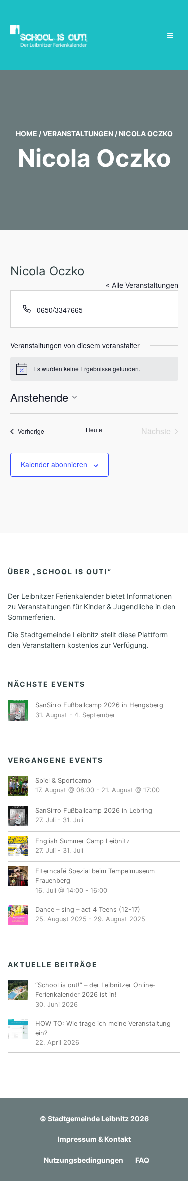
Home (26, 133)
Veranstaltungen (78, 133)
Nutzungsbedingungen (83, 1160)
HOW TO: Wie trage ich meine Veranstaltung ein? (103, 1028)
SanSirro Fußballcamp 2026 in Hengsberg (99, 705)
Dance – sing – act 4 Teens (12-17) (87, 909)
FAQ (142, 1160)
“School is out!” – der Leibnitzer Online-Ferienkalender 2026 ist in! (95, 989)
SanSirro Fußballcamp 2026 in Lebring (93, 810)
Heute (94, 430)
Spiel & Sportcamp (63, 780)
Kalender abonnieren (54, 464)
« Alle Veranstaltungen (142, 285)
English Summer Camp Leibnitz (82, 841)
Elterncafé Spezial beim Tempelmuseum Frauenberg (95, 875)
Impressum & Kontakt (94, 1139)
